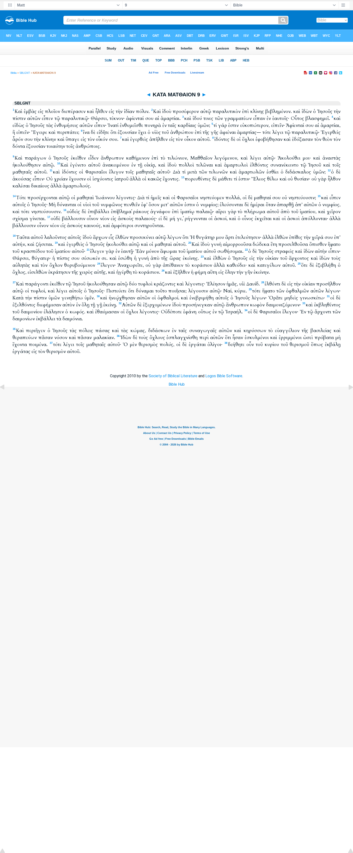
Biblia (14, 72)
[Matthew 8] (6, 398)
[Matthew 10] (347, 398)
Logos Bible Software (223, 376)
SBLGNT (24, 72)
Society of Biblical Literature (173, 376)
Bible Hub (177, 384)
